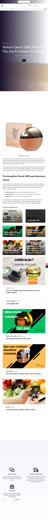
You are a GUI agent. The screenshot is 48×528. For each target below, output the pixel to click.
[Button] (24, 60)
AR (6, 301)
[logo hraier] (30, 5)
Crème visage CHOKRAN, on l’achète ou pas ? (18, 339)
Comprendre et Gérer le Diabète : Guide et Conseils (20, 410)
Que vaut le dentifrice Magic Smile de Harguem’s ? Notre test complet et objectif (12, 218)
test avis (8, 288)
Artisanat (9, 301)
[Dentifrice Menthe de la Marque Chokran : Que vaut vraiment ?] (24, 356)
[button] (2, 5)
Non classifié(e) (13, 336)
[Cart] (45, 9)
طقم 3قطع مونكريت (33, 220)
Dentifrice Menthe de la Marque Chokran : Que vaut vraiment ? (35, 232)
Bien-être (14, 301)
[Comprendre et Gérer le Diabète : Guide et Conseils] (24, 391)
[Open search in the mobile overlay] (24, 1)
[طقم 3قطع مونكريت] (35, 213)
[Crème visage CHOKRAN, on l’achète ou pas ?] (24, 321)
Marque (12, 371)
